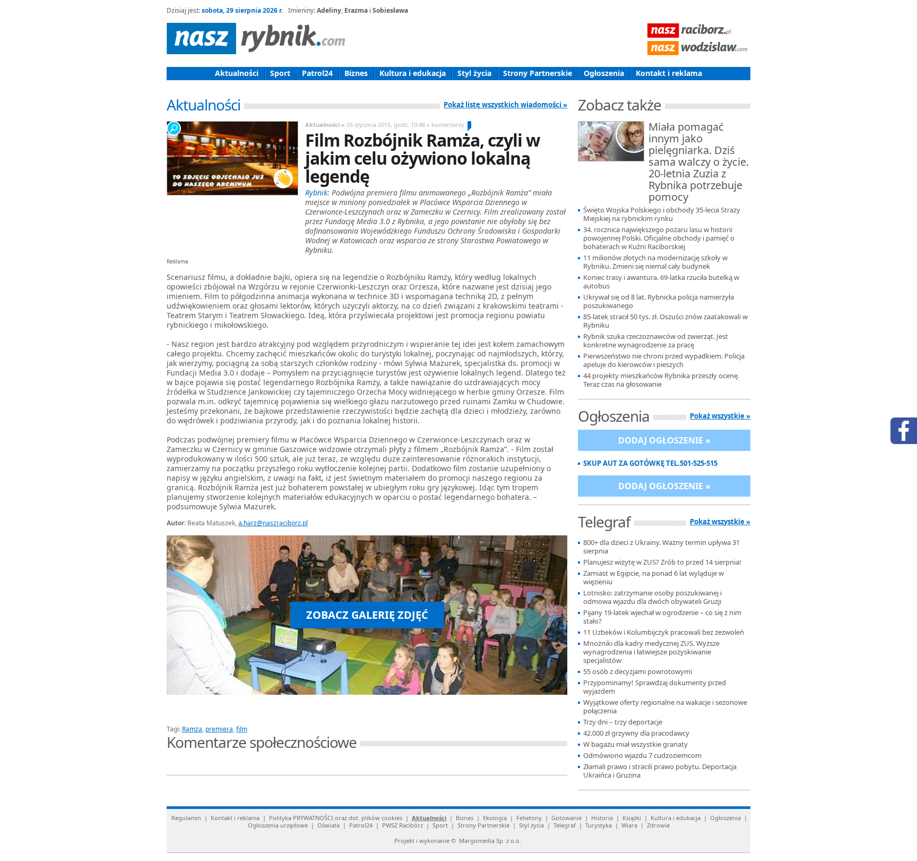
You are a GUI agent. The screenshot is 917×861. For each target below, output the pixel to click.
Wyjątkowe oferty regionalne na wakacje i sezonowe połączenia (665, 706)
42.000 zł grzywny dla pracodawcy (636, 733)
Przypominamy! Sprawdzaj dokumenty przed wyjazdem (654, 687)
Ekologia (495, 818)
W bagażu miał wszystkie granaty (635, 744)
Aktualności (236, 73)
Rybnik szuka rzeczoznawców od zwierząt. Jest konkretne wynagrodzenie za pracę (655, 340)
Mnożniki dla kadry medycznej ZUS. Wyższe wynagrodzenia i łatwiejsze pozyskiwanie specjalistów (651, 652)
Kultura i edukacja (412, 73)
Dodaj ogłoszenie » (664, 440)
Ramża (192, 729)
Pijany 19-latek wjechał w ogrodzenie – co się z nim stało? (662, 617)
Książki (631, 818)
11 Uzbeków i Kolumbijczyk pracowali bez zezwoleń (663, 632)
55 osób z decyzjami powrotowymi (637, 671)
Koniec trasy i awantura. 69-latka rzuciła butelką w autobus (661, 282)
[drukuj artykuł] (294, 716)
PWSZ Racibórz (402, 825)
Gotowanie (566, 818)
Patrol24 (317, 73)
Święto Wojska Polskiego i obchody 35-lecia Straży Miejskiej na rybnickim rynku (661, 214)
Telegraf (564, 825)
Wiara (629, 825)
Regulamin (186, 818)
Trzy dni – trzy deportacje (622, 722)
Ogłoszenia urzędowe (278, 825)
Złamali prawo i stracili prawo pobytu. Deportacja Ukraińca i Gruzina (660, 771)
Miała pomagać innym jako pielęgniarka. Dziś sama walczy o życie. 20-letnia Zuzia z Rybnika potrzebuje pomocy (698, 162)
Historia (602, 818)
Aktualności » (325, 125)
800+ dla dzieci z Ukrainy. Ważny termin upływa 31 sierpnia (661, 547)
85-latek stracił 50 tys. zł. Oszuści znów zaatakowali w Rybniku (665, 321)
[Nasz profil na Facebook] (903, 430)
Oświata (328, 825)
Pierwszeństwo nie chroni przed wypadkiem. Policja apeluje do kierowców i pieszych (664, 360)
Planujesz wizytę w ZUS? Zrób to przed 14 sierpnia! (662, 562)
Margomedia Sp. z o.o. (490, 841)
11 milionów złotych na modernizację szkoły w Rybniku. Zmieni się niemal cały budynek (655, 262)
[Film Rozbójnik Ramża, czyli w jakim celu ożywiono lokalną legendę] (232, 158)
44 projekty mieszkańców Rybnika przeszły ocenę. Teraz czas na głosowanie (661, 380)
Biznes (356, 73)
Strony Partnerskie (537, 73)
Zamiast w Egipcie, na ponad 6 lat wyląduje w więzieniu (653, 577)
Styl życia (474, 73)
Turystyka (598, 825)
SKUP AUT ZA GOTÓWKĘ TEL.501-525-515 (650, 463)
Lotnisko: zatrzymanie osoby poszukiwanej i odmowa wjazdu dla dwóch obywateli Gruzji (652, 597)
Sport (280, 73)
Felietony (529, 818)
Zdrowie (658, 825)
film (241, 729)
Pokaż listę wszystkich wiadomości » (505, 104)
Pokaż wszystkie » (720, 416)
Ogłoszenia (604, 73)
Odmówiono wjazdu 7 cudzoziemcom (642, 755)
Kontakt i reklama (669, 73)
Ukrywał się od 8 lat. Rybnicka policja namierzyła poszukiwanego (658, 301)
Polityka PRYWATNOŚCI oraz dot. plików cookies (335, 818)
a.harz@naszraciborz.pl (273, 522)
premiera (219, 729)
